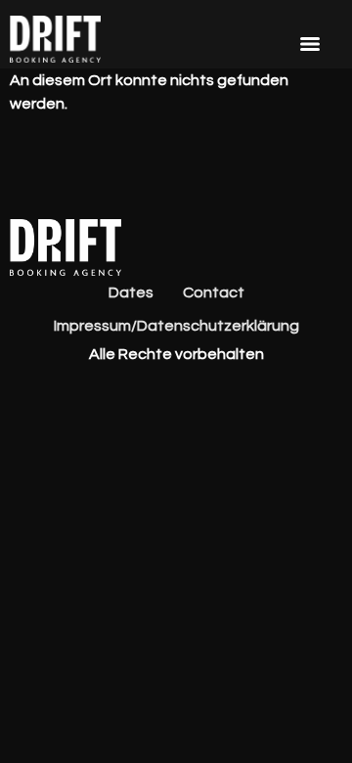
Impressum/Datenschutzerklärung (176, 326)
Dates (131, 292)
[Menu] (310, 44)
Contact (213, 292)
